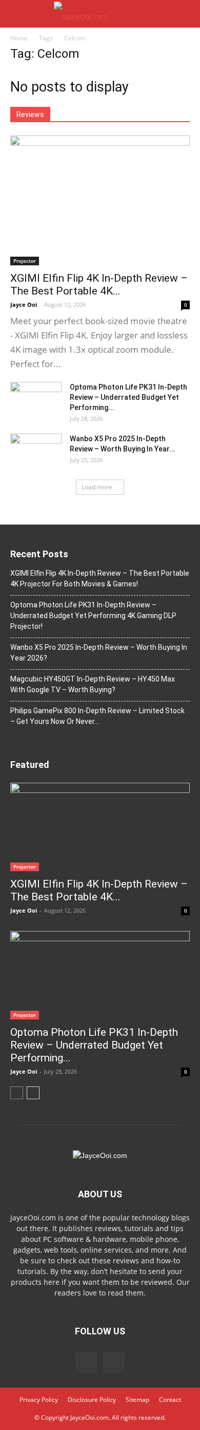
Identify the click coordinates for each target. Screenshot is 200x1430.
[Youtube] (114, 1362)
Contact (170, 1399)
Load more (97, 487)
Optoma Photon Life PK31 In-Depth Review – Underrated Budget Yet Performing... (128, 397)
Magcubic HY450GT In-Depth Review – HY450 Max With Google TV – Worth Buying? (92, 684)
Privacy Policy (38, 1399)
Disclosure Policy (92, 1399)
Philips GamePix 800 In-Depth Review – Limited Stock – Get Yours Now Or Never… (97, 716)
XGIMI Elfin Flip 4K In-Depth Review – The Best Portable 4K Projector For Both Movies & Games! (99, 578)
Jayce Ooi (23, 304)
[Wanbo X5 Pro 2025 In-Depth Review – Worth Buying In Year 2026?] (36, 451)
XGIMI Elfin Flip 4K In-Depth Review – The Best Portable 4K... (99, 284)
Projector (24, 260)
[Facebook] (86, 1362)
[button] (185, 14)
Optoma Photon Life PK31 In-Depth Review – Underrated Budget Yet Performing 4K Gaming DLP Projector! (93, 615)
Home (19, 38)
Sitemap (137, 1399)
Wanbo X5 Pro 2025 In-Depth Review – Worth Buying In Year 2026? (98, 652)
